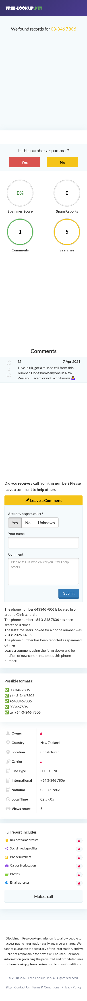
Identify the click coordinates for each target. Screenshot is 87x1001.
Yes (24, 162)
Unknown (46, 522)
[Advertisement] (43, 83)
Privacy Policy (71, 987)
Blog (9, 987)
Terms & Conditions (45, 987)
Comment (15, 554)
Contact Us (22, 987)
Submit (68, 593)
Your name (16, 533)
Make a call (43, 896)
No (62, 162)
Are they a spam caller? (25, 513)
